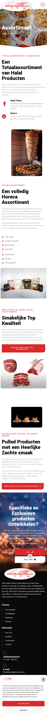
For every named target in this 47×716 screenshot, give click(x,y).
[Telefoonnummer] (5, 652)
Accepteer (23, 703)
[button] (43, 679)
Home (4, 34)
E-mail (6, 669)
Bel (28, 552)
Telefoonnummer (11, 656)
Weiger (23, 710)
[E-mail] (5, 665)
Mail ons (28, 560)
